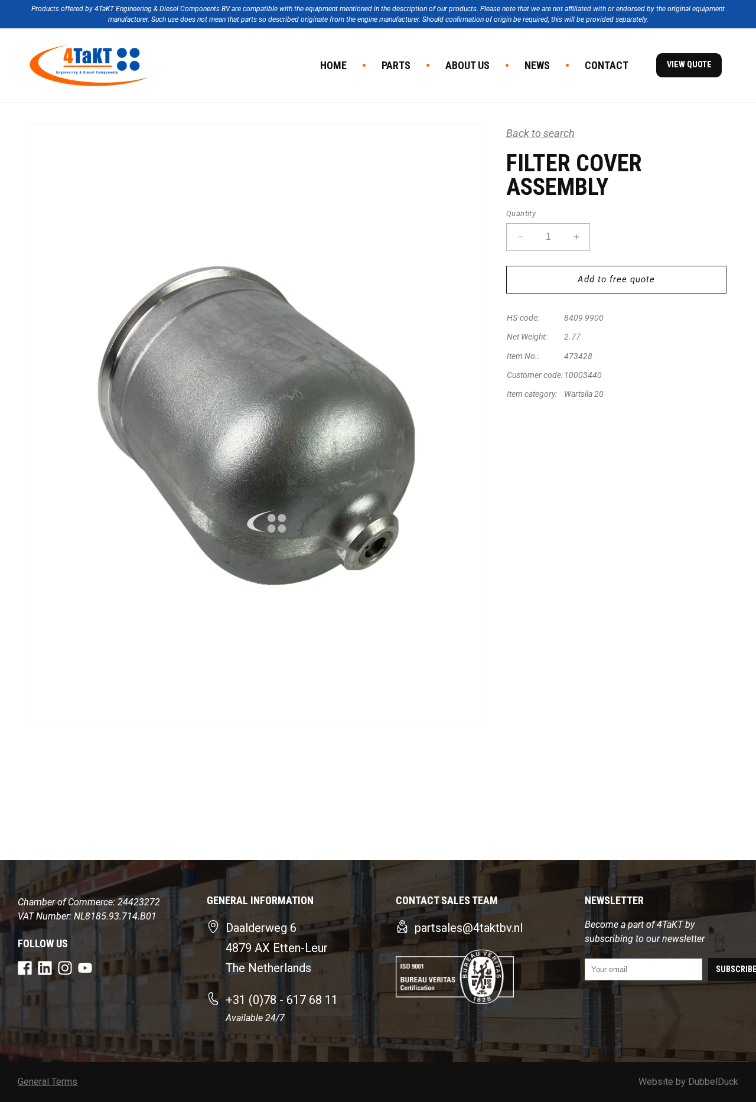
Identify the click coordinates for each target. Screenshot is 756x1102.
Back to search (540, 133)
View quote (689, 65)
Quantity (521, 213)
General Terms (47, 1081)
